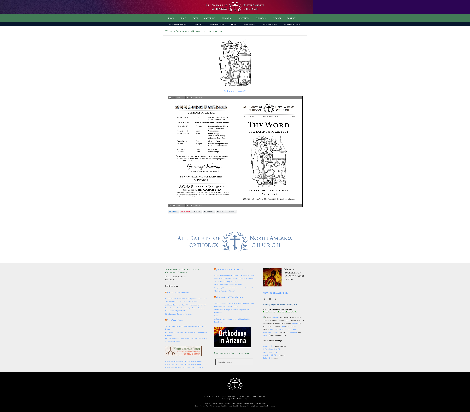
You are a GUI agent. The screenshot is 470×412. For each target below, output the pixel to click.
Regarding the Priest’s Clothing (226, 306)
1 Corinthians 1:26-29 (271, 349)
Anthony (295, 323)
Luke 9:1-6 (267, 358)
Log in (246, 399)
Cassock (217, 315)
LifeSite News (175, 320)
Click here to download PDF (235, 91)
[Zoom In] (191, 97)
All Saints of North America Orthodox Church (234, 396)
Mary (265, 335)
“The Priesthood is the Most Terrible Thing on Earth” (234, 303)
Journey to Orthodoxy (229, 269)
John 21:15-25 (268, 346)
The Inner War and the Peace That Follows (181, 301)
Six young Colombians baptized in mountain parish (233, 287)
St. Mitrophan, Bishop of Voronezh (178, 314)
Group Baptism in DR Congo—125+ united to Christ (234, 275)
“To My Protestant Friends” (224, 291)
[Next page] (174, 97)
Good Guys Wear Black (229, 297)
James (289, 329)
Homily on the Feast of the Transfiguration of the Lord (186, 298)
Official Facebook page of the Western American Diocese (184, 367)
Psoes (283, 326)
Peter (287, 332)
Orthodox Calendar (275, 293)
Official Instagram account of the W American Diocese (183, 364)
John (284, 329)
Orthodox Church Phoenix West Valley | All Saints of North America (235, 7)
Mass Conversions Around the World (228, 284)
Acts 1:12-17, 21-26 (271, 355)
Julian (272, 329)
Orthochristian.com (179, 292)
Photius (275, 332)
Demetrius (267, 332)
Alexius (295, 329)
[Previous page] (170, 97)
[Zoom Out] (187, 97)
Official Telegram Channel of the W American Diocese (183, 361)
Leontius (293, 332)
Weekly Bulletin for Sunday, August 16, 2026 (294, 274)
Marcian (278, 329)
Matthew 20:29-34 (270, 352)
